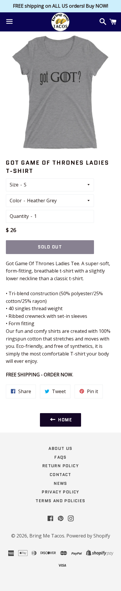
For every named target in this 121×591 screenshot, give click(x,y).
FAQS (60, 457)
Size (14, 184)
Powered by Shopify (88, 535)
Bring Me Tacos (46, 535)
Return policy (60, 466)
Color (16, 200)
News (60, 483)
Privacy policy (60, 492)
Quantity (19, 216)
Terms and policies (60, 501)
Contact (60, 475)
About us (60, 448)
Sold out (50, 247)
